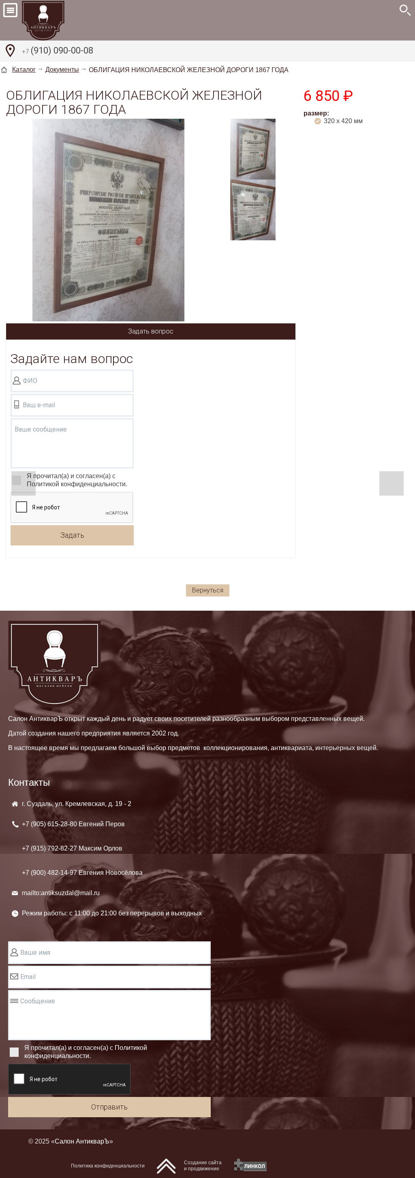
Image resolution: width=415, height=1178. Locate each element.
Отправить (109, 1107)
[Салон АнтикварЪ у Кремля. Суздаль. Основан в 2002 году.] (52, 20)
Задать (72, 535)
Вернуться (207, 590)
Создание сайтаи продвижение (203, 1166)
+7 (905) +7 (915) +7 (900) (82, 848)
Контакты (29, 782)
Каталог (24, 69)
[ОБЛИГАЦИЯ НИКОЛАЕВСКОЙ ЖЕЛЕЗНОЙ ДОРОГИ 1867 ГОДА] (108, 221)
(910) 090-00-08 (57, 50)
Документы (62, 69)
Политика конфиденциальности (108, 1166)
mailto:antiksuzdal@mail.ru (61, 892)
